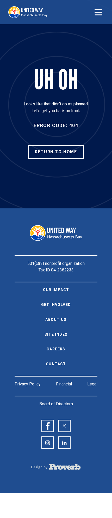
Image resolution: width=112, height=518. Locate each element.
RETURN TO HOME (56, 151)
